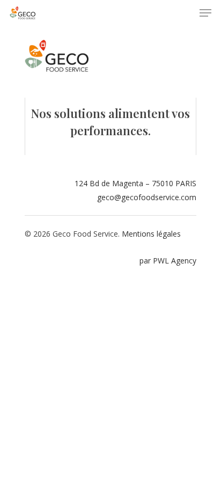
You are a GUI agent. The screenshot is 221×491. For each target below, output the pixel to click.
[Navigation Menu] (205, 13)
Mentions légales (151, 234)
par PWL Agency (167, 260)
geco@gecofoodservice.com (146, 197)
